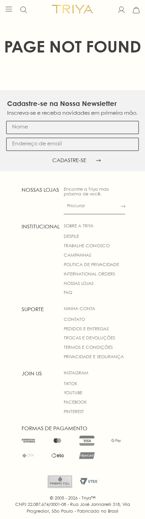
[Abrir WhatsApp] (128, 502)
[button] (23, 10)
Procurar (76, 206)
